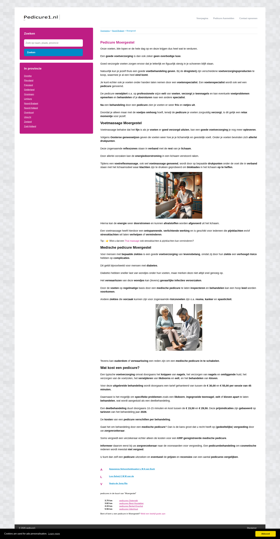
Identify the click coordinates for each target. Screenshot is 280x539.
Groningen (29, 94)
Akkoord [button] (265, 534)
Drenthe (28, 76)
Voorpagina (202, 18)
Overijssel (29, 112)
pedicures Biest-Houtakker (131, 503)
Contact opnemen (248, 18)
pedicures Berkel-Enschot (131, 506)
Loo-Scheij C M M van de (121, 476)
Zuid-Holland (30, 126)
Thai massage (132, 241)
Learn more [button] (54, 533)
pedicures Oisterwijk (128, 501)
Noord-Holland (31, 108)
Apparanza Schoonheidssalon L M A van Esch (132, 469)
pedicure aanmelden (223, 18)
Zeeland (28, 121)
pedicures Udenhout (128, 509)
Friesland (28, 85)
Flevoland (28, 80)
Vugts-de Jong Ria (118, 483)
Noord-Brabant (31, 103)
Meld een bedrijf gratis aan (153, 514)
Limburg (28, 99)
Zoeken (31, 52)
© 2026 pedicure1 (27, 528)
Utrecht (27, 117)
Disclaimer (252, 528)
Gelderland (29, 89)
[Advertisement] (56, 160)
